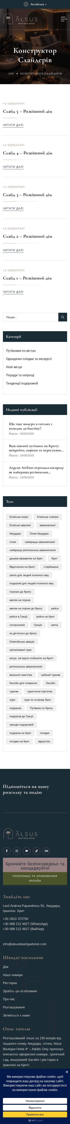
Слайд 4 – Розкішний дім (27, 153)
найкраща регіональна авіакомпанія (33, 550)
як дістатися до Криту (23, 633)
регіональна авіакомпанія (26, 666)
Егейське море (19, 516)
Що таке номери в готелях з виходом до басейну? (30, 426)
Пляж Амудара (39, 533)
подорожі (15, 708)
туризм (14, 691)
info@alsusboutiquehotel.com (25, 944)
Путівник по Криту (41, 708)
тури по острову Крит (37, 699)
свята (54, 624)
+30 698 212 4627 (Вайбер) (23, 929)
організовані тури (21, 649)
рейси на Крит (45, 616)
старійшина (51, 566)
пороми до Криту (20, 591)
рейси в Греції (18, 616)
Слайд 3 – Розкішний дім (27, 194)
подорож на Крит (20, 732)
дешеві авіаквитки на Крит (26, 558)
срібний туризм (50, 674)
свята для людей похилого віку (29, 575)
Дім (11, 73)
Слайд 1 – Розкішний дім (27, 278)
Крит (54, 558)
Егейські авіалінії (20, 525)
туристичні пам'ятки (39, 691)
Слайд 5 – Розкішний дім (27, 111)
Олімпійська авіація (22, 641)
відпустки (44, 741)
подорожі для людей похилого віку (31, 583)
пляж (13, 541)
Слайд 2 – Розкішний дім (27, 236)
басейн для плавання (23, 683)
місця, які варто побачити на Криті (31, 658)
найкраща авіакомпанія (40, 541)
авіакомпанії (47, 525)
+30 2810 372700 (15, 919)
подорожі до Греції (21, 716)
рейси (55, 608)
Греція (38, 624)
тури (12, 699)
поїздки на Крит (19, 741)
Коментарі (15, 103)
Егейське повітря (48, 516)
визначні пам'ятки (21, 674)
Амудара (15, 533)
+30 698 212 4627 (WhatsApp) (25, 924)
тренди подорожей (21, 724)
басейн (50, 683)
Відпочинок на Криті (22, 566)
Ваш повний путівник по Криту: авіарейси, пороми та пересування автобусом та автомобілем (36, 448)
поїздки (44, 732)
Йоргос (13, 433)
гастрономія (17, 624)
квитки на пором (20, 600)
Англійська (37, 4)
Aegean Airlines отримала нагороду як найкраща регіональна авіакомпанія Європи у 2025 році (36, 469)
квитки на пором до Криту (26, 608)
